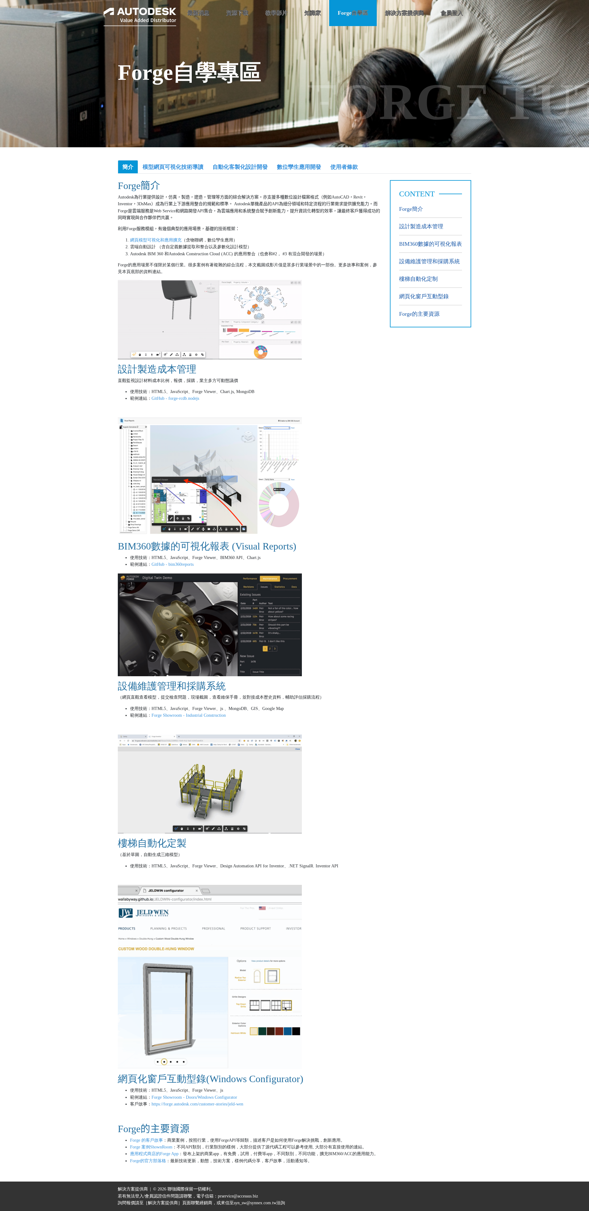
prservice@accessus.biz (238, 1196)
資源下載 (237, 13)
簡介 (127, 167)
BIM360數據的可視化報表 (430, 244)
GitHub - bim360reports (173, 564)
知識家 (312, 13)
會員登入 (452, 13)
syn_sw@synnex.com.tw (255, 1203)
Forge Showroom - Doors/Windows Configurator (194, 1097)
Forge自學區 (353, 13)
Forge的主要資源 (419, 314)
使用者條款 (344, 167)
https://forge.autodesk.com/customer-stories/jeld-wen (197, 1104)
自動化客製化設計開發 (240, 167)
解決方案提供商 (404, 13)
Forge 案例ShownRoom (151, 1147)
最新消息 (198, 13)
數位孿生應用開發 (299, 167)
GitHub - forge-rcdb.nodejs (175, 398)
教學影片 (276, 13)
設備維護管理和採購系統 (429, 261)
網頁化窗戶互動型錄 (424, 296)
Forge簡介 (411, 209)
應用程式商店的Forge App (154, 1153)
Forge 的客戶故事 (146, 1140)
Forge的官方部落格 (148, 1161)
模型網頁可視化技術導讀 (173, 167)
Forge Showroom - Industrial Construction (189, 715)
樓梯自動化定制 (418, 279)
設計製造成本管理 (421, 226)
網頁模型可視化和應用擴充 (156, 240)
